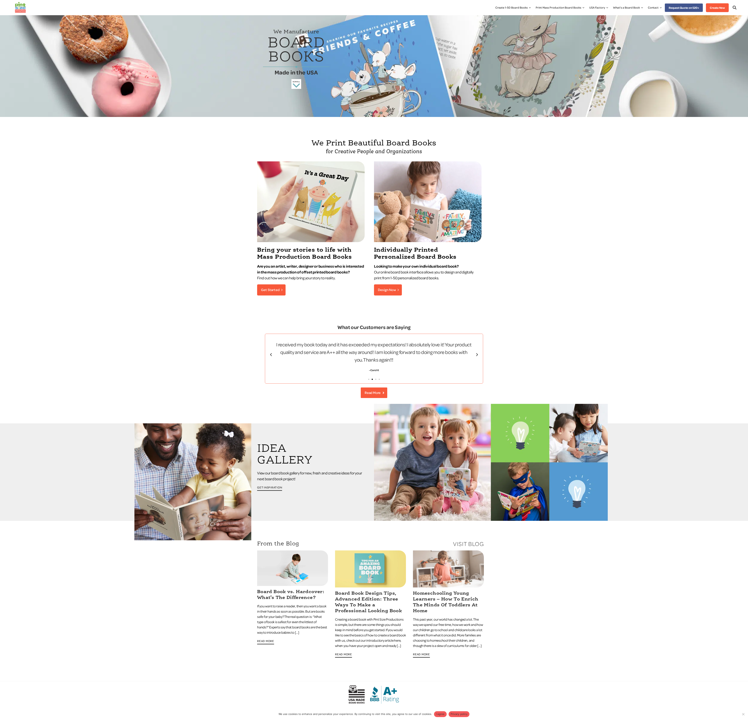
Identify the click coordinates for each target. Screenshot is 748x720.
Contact (653, 7)
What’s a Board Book (626, 7)
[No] (743, 714)
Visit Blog (468, 544)
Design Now (387, 289)
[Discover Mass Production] (311, 241)
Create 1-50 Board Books (511, 7)
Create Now (717, 8)
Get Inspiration (269, 487)
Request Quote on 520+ (684, 8)
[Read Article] (292, 585)
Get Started (270, 289)
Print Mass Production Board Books (558, 7)
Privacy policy (459, 714)
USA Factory (597, 7)
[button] (271, 355)
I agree (440, 714)
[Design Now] (428, 241)
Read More (265, 641)
